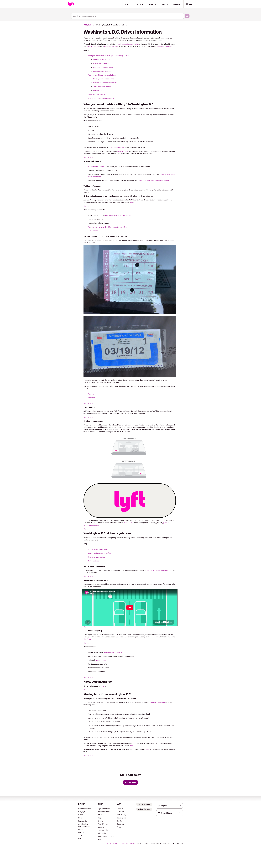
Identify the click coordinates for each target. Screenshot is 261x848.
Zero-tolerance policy (102, 86)
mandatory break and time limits (159, 570)
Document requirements (103, 67)
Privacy (115, 843)
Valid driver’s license (96, 167)
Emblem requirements (102, 71)
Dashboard (127, 523)
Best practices (99, 90)
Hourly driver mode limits (103, 79)
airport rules (101, 660)
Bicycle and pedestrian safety (105, 83)
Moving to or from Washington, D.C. (101, 98)
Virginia (91, 394)
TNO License (93, 231)
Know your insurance (96, 94)
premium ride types (116, 147)
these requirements (164, 46)
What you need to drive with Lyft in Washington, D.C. (108, 55)
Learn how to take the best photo (117, 215)
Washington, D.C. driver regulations (102, 75)
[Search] (187, 16)
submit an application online (127, 44)
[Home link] (71, 4)
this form (87, 639)
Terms (108, 843)
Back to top (88, 157)
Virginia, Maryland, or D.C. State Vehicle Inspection (107, 227)
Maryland (91, 398)
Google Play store (111, 46)
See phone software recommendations (154, 180)
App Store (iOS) (92, 46)
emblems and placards (113, 652)
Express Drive (122, 151)
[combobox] (189, 4)
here (131, 202)
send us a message (157, 702)
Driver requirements (101, 63)
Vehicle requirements (101, 59)
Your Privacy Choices (128, 843)
